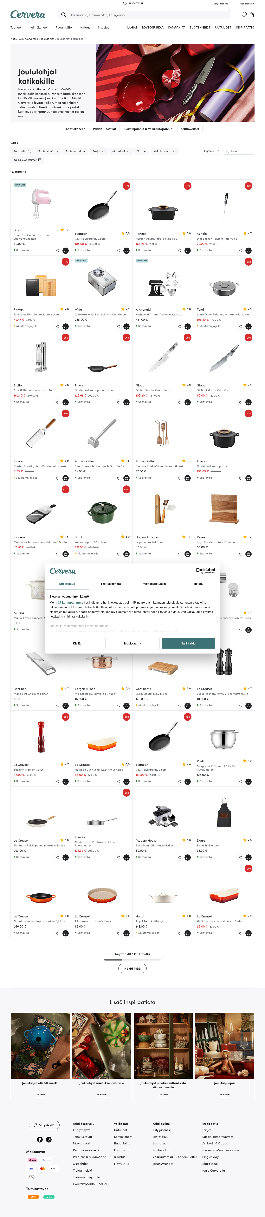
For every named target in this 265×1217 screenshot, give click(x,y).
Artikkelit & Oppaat (215, 1143)
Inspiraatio (245, 27)
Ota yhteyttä (82, 1130)
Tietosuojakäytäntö (86, 1177)
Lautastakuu (161, 1150)
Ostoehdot (80, 1163)
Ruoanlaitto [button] (63, 27)
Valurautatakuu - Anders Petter (175, 1157)
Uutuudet (223, 27)
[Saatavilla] (30, 151)
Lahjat (206, 1130)
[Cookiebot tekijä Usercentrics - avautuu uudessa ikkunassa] (199, 571)
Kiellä (77, 643)
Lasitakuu (159, 1143)
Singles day (210, 1157)
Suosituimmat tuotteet (217, 1136)
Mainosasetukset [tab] (154, 583)
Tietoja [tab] (198, 583)
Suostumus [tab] (67, 583)
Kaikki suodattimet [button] (25, 160)
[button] (63, 14)
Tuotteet (16, 27)
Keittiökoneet (75, 128)
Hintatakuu (160, 1136)
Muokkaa (130, 643)
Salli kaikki (188, 643)
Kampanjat (176, 27)
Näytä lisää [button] (132, 968)
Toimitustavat (82, 1136)
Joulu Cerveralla (213, 1170)
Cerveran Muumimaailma (220, 1150)
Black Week (210, 1163)
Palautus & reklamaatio (89, 1157)
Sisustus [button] (103, 27)
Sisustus (119, 1157)
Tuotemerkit (200, 27)
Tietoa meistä (82, 1170)
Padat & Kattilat (104, 128)
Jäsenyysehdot (163, 1163)
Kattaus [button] (85, 27)
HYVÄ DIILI (121, 1163)
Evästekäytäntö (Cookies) (91, 1183)
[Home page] (27, 17)
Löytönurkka (153, 27)
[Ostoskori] (252, 14)
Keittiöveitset (190, 128)
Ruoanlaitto (122, 1143)
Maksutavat (81, 1143)
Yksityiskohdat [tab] (110, 583)
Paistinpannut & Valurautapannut (148, 128)
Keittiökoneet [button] (38, 27)
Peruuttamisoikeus (86, 1150)
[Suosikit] (244, 14)
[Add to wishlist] (57, 250)
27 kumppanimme (70, 602)
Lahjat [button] (132, 27)
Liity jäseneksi (162, 1130)
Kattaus (119, 1150)
